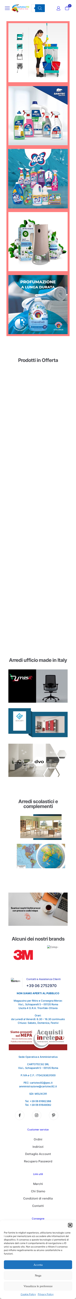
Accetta (38, 1264)
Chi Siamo (38, 1191)
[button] (70, 1225)
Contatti (38, 1206)
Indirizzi (38, 1147)
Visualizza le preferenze (38, 1286)
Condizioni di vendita (38, 1198)
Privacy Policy (46, 1294)
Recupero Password (38, 1161)
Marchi (38, 1184)
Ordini (38, 1139)
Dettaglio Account (38, 1154)
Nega (38, 1275)
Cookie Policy (28, 1294)
